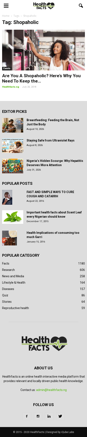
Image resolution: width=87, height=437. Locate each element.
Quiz (5, 295)
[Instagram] (38, 416)
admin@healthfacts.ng (51, 390)
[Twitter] (60, 416)
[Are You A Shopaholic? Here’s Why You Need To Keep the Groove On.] (43, 50)
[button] (81, 5)
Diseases (8, 289)
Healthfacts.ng (10, 86)
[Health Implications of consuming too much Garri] (9, 238)
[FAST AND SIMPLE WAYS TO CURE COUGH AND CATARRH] (7, 197)
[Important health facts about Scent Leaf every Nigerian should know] (12, 217)
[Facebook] (27, 416)
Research (8, 270)
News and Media (13, 276)
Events (6, 68)
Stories (7, 301)
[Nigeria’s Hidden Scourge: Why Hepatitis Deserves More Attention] (12, 166)
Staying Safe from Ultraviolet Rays (51, 140)
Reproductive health (15, 308)
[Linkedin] (49, 416)
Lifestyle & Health (13, 282)
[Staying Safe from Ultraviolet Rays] (12, 145)
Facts (5, 263)
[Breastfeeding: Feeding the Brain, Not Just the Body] (12, 125)
